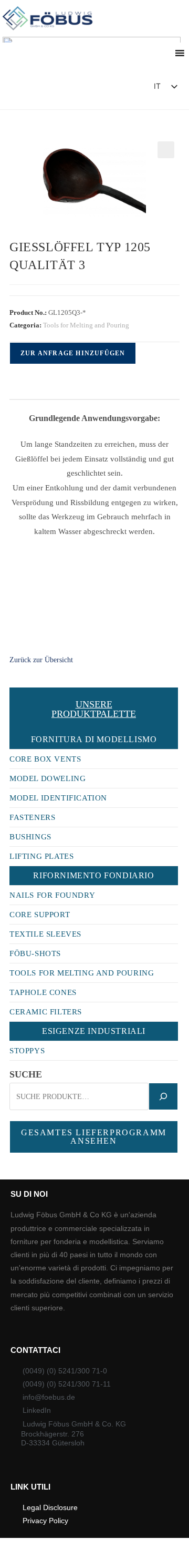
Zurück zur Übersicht (41, 660)
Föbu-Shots (35, 953)
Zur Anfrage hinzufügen (72, 353)
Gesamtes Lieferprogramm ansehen (93, 1136)
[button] (115, 89)
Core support (39, 914)
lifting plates (41, 856)
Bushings (30, 837)
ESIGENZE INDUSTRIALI (93, 1031)
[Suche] (163, 1096)
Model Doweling (47, 778)
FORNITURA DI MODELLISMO (94, 739)
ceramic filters (45, 1012)
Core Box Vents (45, 759)
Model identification (58, 798)
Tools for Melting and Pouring (86, 325)
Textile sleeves (45, 934)
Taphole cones (43, 992)
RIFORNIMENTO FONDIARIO (93, 875)
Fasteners (32, 817)
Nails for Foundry (52, 895)
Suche (25, 1074)
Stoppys (27, 1050)
